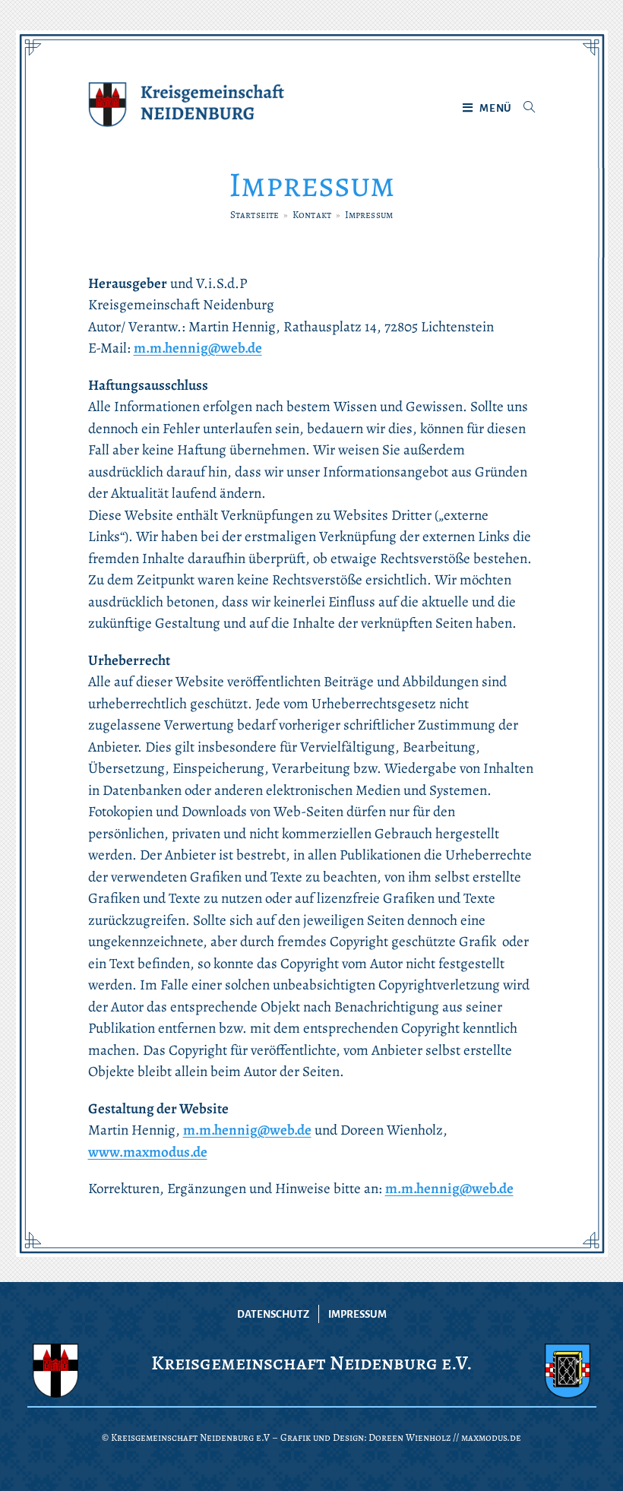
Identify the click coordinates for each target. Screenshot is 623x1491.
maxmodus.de (491, 1437)
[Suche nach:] (524, 109)
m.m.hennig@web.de (198, 348)
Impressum (357, 1314)
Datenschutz (273, 1314)
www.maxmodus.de (147, 1152)
